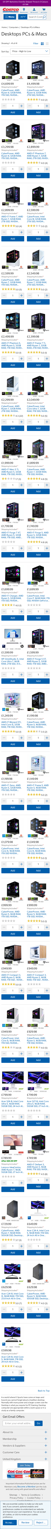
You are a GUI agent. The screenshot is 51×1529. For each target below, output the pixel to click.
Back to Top (44, 1390)
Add (12, 112)
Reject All (41, 1522)
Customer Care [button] (11, 1452)
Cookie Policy (33, 1497)
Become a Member (26, 1486)
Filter (35, 43)
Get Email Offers (13, 1417)
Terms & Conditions (30, 1495)
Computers (14, 27)
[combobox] (22, 16)
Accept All (10, 1522)
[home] (11, 10)
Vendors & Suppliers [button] (14, 1445)
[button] (44, 16)
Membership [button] (10, 1438)
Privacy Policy (16, 1497)
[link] (12, 80)
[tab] (25, 1432)
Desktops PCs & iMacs (30, 27)
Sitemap (13, 1495)
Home (4, 27)
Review (25, 1522)
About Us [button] (8, 1432)
